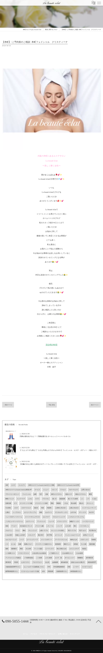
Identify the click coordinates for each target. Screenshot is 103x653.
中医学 (16, 562)
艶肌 (52, 503)
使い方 (54, 498)
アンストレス (41, 521)
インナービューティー (89, 508)
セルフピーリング (11, 539)
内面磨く (49, 508)
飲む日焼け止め (61, 548)
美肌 (21, 548)
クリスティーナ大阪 (26, 503)
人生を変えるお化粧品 (39, 553)
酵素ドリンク (10, 498)
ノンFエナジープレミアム (76, 517)
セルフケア (46, 517)
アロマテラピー (37, 562)
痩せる (81, 503)
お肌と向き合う (74, 508)
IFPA (48, 567)
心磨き (8, 512)
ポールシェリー (69, 557)
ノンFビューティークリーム (14, 521)
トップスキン (17, 512)
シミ (82, 498)
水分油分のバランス (26, 526)
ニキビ (30, 498)
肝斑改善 (50, 571)
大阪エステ (68, 494)
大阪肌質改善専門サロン (13, 567)
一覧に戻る (51, 405)
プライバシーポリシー (12, 494)
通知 (24, 530)
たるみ (94, 498)
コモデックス (84, 539)
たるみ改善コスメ (67, 553)
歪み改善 (73, 503)
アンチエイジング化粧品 (13, 557)
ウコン (17, 530)
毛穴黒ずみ (92, 530)
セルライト (48, 512)
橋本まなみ (73, 539)
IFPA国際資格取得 (59, 567)
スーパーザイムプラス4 (32, 517)
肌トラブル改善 (73, 498)
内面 (42, 508)
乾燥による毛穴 (20, 535)
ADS (43, 571)
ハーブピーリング (87, 521)
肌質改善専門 (92, 562)
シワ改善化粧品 (28, 557)
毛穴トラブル (72, 530)
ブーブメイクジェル (61, 539)
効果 (35, 494)
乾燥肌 (94, 539)
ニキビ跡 (68, 526)
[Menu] (99, 3)
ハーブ (22, 539)
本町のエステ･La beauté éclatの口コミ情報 (41, 485)
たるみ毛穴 (9, 535)
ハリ (7, 544)
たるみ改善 (79, 553)
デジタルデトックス (61, 512)
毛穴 (40, 494)
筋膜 (19, 544)
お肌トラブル (44, 530)
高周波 (76, 544)
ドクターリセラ (87, 567)
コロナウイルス (26, 508)
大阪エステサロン (80, 494)
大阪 (46, 494)
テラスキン (45, 498)
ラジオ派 (83, 544)
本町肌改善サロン (75, 571)
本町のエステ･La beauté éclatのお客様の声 (19, 489)
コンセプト (21, 485)
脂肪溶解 (92, 544)
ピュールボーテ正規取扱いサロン (34, 567)
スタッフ (54, 489)
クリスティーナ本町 (41, 503)
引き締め (8, 508)
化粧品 (84, 548)
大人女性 (28, 548)
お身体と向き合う (60, 508)
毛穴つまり (82, 530)
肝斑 (69, 567)
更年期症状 (89, 557)
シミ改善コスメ (10, 553)
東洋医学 (8, 562)
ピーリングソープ (32, 539)
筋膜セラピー (28, 544)
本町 (7, 485)
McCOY (91, 512)
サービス (37, 489)
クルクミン (9, 530)
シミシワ (59, 526)
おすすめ (73, 512)
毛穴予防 (49, 535)
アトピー (14, 526)
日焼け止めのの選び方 (78, 562)
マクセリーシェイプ (59, 517)
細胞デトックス (74, 521)
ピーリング (58, 535)
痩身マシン (67, 544)
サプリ (37, 498)
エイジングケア (74, 548)
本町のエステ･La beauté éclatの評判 (68, 485)
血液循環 (55, 562)
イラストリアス (62, 521)
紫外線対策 (64, 562)
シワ (88, 498)
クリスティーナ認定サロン (44, 544)
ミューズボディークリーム (14, 517)
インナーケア (21, 498)
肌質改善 (62, 498)
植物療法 (80, 557)
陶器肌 (59, 503)
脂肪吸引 (14, 548)
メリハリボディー (46, 539)
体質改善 (58, 544)
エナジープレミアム (30, 512)
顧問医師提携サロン (12, 571)
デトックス (82, 512)
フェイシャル (26, 494)
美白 (75, 526)
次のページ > (95, 405)
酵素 (90, 494)
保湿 (7, 526)
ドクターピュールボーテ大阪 (30, 571)
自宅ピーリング (88, 535)
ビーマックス (49, 548)
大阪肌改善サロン (61, 571)
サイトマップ (75, 634)
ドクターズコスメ (23, 553)
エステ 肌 (58, 557)
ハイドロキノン (84, 526)
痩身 (40, 512)
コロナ (16, 508)
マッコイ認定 (38, 548)
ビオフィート (30, 521)
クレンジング (32, 530)
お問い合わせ (85, 489)
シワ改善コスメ (54, 553)
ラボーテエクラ (73, 489)
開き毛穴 (41, 535)
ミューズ (51, 521)
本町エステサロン (56, 494)
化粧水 (36, 508)
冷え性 (47, 562)
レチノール (50, 526)
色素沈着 (8, 503)
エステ (13, 485)
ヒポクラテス (25, 562)
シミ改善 (39, 557)
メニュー (46, 489)
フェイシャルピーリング (72, 535)
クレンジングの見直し (58, 530)
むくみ (13, 544)
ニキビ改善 (48, 557)
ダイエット (90, 503)
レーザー (76, 567)
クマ (15, 503)
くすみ (66, 503)
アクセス (63, 489)
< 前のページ (8, 405)
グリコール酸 (39, 526)
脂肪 (7, 548)
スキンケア (31, 535)
